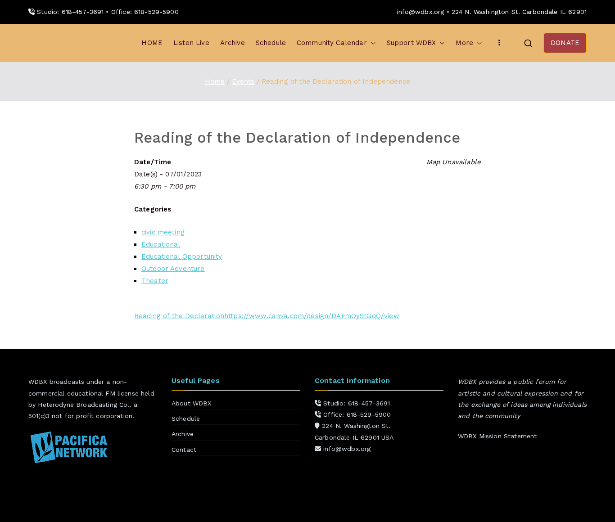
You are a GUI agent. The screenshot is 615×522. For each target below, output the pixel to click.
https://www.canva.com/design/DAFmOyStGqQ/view (311, 316)
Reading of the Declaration (179, 316)
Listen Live (191, 43)
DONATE (565, 43)
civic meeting (163, 232)
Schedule (271, 43)
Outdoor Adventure (173, 269)
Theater (154, 281)
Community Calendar (332, 43)
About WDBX (192, 403)
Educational (161, 244)
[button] (371, 43)
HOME (152, 43)
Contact (184, 449)
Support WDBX (411, 43)
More (464, 43)
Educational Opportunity (181, 256)
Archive (232, 43)
